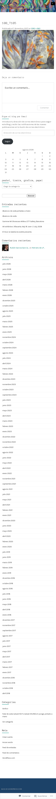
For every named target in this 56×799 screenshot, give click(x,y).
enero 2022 (7, 473)
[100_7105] (28, 49)
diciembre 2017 (8, 620)
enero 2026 (7, 295)
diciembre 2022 (8, 437)
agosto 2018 (7, 589)
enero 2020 (7, 547)
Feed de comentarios (10, 753)
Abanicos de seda (9, 216)
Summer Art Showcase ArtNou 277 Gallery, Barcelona (23, 221)
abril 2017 (6, 657)
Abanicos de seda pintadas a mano (16, 211)
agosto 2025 (7, 311)
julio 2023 (6, 400)
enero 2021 (6, 515)
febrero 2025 (7, 327)
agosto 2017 (7, 636)
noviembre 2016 (8, 683)
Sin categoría (7, 722)
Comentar (44, 108)
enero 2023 (7, 431)
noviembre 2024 (9, 337)
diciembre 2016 (8, 678)
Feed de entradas (9, 747)
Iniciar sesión (7, 742)
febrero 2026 (7, 290)
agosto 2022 (7, 452)
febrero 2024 (7, 374)
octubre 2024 (7, 342)
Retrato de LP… (38, 248)
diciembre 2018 (8, 578)
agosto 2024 (7, 353)
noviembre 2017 (8, 625)
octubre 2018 (7, 583)
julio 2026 (6, 264)
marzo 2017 (7, 662)
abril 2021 (6, 505)
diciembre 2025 (8, 301)
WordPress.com (8, 758)
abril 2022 (6, 468)
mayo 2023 (7, 410)
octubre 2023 (7, 390)
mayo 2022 (7, 463)
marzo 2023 (7, 421)
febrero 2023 (7, 426)
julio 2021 (6, 494)
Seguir (7, 141)
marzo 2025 (7, 322)
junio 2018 (6, 599)
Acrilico (5, 709)
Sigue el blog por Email (14, 117)
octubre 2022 (7, 447)
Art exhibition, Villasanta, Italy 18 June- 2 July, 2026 (22, 227)
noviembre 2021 (8, 479)
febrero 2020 (7, 542)
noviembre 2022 (9, 442)
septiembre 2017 (9, 630)
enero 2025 (7, 332)
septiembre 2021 (9, 484)
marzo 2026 (7, 285)
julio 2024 (6, 358)
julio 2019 (6, 552)
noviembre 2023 (9, 384)
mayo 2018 (6, 604)
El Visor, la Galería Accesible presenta (17, 232)
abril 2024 (6, 363)
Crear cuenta (7, 737)
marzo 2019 (7, 562)
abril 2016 (6, 693)
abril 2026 (6, 280)
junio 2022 (6, 458)
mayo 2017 (6, 651)
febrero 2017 (7, 667)
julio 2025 (6, 316)
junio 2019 (6, 557)
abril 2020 (6, 536)
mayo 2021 (6, 500)
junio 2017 (6, 646)
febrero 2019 (7, 568)
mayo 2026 (7, 274)
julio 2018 (6, 594)
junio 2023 (6, 405)
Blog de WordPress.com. (11, 789)
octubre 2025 (7, 306)
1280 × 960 (35, 28)
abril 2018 (6, 610)
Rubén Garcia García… (19, 248)
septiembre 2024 (9, 348)
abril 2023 (6, 416)
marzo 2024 (7, 369)
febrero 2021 (7, 510)
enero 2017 (6, 672)
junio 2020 (6, 526)
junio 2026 (6, 269)
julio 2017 (6, 641)
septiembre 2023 (9, 395)
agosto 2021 (7, 489)
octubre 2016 (7, 688)
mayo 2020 (7, 531)
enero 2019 (6, 573)
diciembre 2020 (8, 521)
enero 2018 (6, 615)
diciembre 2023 (8, 379)
